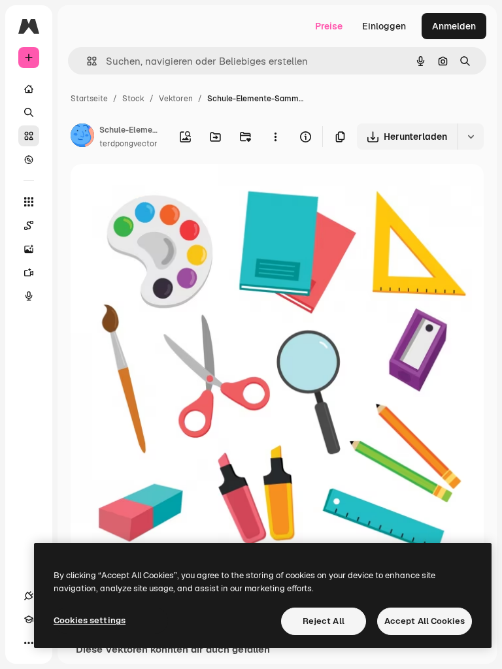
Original (154, 189)
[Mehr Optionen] (275, 136)
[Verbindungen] (28, 595)
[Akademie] (28, 619)
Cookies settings (90, 620)
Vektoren (176, 98)
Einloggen (384, 26)
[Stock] (28, 135)
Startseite (89, 98)
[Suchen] (28, 112)
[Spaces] (28, 225)
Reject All (323, 621)
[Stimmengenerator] (28, 296)
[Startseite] (28, 88)
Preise (329, 26)
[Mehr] (28, 642)
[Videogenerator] (28, 272)
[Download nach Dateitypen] (471, 136)
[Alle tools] (28, 201)
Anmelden (454, 26)
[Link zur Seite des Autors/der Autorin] (82, 137)
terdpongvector (128, 144)
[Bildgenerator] (28, 248)
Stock (133, 98)
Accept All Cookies (424, 621)
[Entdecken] (28, 159)
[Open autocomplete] (87, 61)
